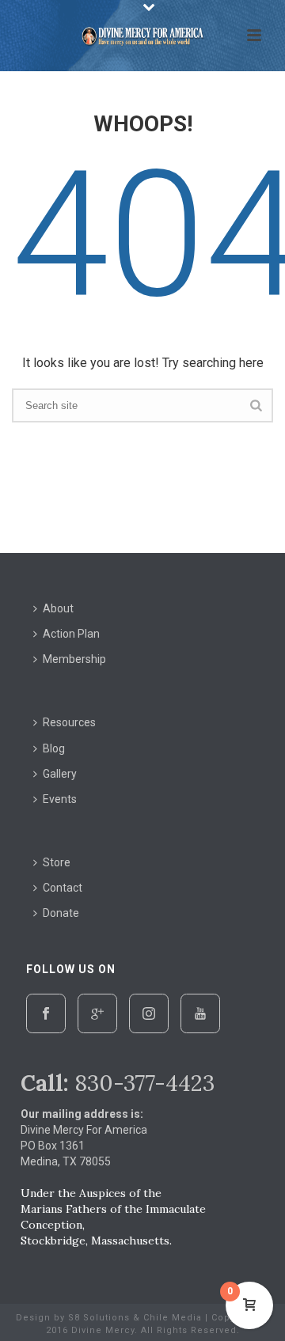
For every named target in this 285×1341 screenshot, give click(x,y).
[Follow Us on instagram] (149, 1013)
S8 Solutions (99, 1318)
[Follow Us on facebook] (46, 1013)
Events (60, 799)
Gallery (60, 773)
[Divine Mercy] (142, 35)
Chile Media (172, 1318)
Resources (69, 722)
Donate (61, 913)
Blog (54, 748)
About (58, 608)
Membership (74, 659)
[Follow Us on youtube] (200, 1013)
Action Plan (71, 633)
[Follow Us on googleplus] (97, 1013)
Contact (62, 887)
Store (56, 862)
